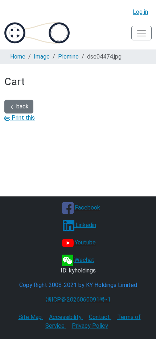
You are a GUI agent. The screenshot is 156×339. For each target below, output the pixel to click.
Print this (22, 117)
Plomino (68, 56)
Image (42, 56)
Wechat (84, 259)
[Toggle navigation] (141, 33)
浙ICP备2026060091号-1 (78, 299)
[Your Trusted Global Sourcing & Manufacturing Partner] (37, 33)
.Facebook (87, 207)
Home (17, 56)
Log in (140, 11)
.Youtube (85, 242)
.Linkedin (85, 225)
